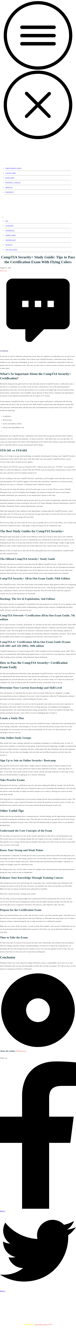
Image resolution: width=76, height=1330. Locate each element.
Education (3, 271)
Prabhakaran (21, 1051)
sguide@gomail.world (43, 1324)
